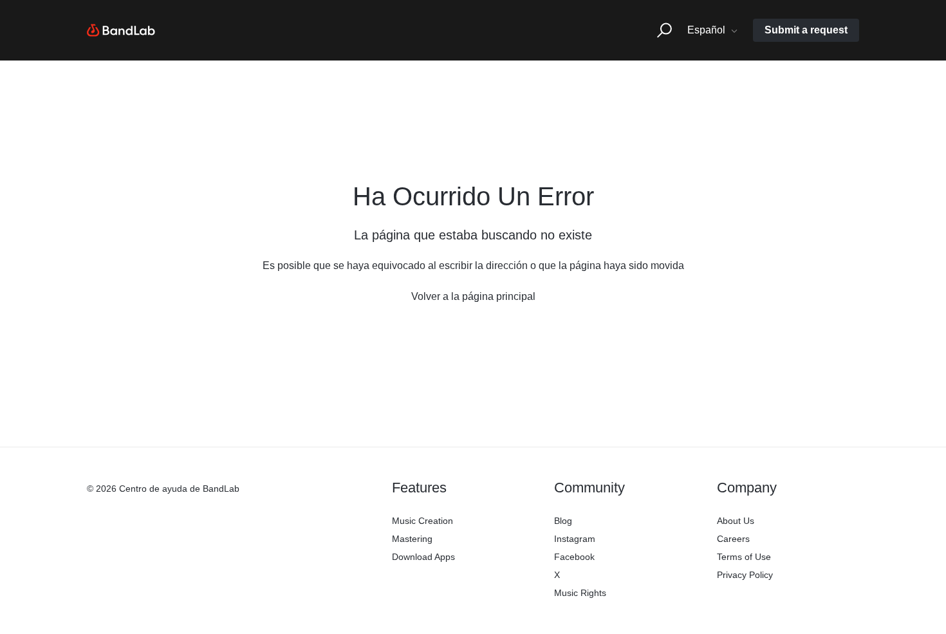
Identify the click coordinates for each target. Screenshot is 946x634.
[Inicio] (121, 30)
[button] (664, 30)
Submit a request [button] (806, 29)
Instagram (574, 539)
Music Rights (580, 593)
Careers (733, 539)
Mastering (412, 539)
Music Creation (422, 521)
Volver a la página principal (473, 296)
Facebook (574, 557)
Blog (563, 521)
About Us (735, 521)
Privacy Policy (745, 575)
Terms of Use (744, 557)
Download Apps (423, 557)
